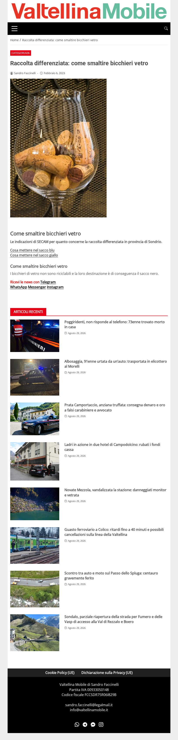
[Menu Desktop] (14, 28)
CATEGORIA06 (21, 53)
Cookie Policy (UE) (59, 672)
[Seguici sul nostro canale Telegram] (85, 724)
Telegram (48, 282)
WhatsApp (18, 287)
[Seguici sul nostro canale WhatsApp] (77, 724)
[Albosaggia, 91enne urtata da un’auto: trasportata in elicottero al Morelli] (34, 377)
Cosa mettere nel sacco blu (32, 250)
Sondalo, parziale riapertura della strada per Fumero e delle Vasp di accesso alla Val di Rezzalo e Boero (113, 619)
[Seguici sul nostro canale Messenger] (93, 724)
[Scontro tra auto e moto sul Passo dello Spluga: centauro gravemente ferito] (34, 589)
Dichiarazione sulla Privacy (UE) (107, 672)
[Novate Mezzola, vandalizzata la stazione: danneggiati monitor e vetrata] (34, 503)
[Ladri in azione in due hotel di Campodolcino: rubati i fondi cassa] (34, 461)
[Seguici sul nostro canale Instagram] (101, 724)
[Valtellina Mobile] (89, 10)
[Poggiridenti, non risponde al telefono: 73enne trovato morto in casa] (34, 335)
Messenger (37, 287)
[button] (166, 28)
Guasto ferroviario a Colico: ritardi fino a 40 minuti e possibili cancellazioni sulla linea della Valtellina (114, 532)
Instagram (55, 287)
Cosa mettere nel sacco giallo (34, 255)
